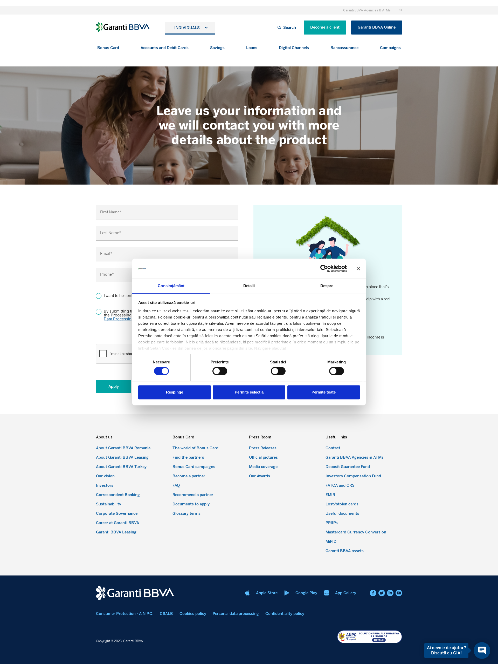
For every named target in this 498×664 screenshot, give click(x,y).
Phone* (107, 274)
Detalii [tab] (249, 285)
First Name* (111, 212)
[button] (108, 48)
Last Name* (110, 233)
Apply (113, 386)
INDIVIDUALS (187, 27)
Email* (106, 254)
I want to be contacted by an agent (133, 295)
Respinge (174, 392)
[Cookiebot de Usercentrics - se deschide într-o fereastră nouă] (324, 269)
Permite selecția (249, 392)
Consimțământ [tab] (171, 285)
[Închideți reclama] (358, 268)
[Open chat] (482, 650)
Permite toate (324, 392)
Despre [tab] (327, 285)
